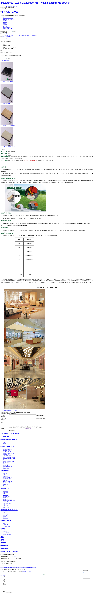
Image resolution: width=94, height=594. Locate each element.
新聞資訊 (5, 23)
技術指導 (5, 26)
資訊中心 (7, 6)
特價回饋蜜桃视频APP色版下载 (9, 439)
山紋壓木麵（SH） (7, 478)
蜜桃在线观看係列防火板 (7, 446)
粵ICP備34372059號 (26, 571)
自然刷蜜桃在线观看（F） (9, 453)
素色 (4, 485)
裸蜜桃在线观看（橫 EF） (9, 466)
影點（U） (5, 480)
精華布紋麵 (5, 492)
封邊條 (2, 537)
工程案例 (5, 20)
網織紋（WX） (6, 484)
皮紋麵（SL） (6, 497)
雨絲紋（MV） (6, 459)
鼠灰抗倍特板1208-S (7, 103)
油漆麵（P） (6, 524)
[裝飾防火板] (4, 33)
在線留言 (11, 6)
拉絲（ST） (5, 514)
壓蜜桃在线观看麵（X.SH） (9, 457)
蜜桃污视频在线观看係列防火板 (9, 510)
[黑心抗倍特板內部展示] (7, 80)
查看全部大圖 (4, 39)
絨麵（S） (5, 473)
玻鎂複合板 (4, 542)
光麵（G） (5, 493)
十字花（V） (6, 516)
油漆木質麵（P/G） (7, 455)
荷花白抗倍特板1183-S (32, 35)
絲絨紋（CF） (6, 501)
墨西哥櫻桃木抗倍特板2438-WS (10, 125)
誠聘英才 (26, 567)
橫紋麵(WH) (6, 462)
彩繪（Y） (5, 518)
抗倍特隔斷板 (6, 532)
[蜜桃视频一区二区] (9, 12)
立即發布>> (14, 556)
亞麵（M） (5, 474)
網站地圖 (15, 6)
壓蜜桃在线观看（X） (8, 477)
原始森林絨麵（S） (7, 451)
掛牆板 (2, 540)
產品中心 (13, 567)
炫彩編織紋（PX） (7, 499)
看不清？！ (28, 428)
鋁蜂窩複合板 (4, 545)
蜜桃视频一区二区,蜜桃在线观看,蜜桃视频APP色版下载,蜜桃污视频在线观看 (35, 3)
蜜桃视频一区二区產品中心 (9, 19)
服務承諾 (5, 22)
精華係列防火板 (5, 488)
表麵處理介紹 (4, 548)
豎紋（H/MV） (6, 507)
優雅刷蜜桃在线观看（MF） (9, 449)
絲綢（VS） (6, 504)
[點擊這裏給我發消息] (11, 561)
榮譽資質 (5, 24)
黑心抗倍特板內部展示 (8, 81)
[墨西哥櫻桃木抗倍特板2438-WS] (7, 124)
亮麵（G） (5, 476)
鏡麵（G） (5, 512)
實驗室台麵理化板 (7, 534)
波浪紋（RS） (6, 505)
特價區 (4, 442)
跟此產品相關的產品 (5, 60)
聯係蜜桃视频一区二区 (8, 28)
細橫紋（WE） (6, 465)
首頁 (2, 35)
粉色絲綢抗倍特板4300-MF (9, 146)
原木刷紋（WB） (7, 450)
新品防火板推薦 (5, 436)
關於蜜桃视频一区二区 (8, 27)
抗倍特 (2, 410)
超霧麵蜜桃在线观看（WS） (9, 458)
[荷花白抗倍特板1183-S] (6, 36)
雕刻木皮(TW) (6, 464)
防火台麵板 (14, 410)
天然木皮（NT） (7, 454)
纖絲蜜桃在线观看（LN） (9, 461)
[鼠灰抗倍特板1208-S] (7, 102)
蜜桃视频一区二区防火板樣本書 (9, 551)
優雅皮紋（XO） (7, 496)
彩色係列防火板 (5, 470)
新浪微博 (3, 6)
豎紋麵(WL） (6, 468)
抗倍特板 (19, 35)
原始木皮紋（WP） (7, 503)
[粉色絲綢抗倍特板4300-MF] (7, 145)
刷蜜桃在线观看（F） (8, 481)
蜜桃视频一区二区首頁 (8, 18)
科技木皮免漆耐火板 (6, 520)
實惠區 (4, 443)
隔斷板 (9, 410)
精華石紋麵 (5, 491)
